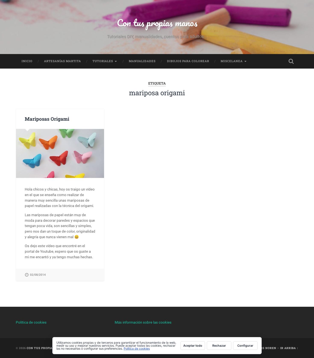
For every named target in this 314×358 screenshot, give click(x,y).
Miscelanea (232, 61)
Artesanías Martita (62, 61)
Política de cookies (31, 322)
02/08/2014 (38, 275)
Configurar (245, 345)
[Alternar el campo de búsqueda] (291, 61)
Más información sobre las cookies (143, 322)
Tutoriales (102, 61)
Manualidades (142, 61)
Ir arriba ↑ (289, 348)
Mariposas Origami (47, 119)
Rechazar (219, 345)
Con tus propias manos (157, 22)
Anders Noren (264, 348)
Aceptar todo (192, 345)
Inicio (27, 61)
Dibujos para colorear (188, 61)
